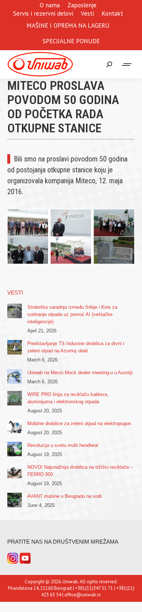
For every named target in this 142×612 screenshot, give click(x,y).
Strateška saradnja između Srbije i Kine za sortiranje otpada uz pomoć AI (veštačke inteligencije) (72, 314)
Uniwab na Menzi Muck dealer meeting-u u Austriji (80, 372)
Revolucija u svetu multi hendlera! (63, 445)
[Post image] (14, 311)
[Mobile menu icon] (127, 64)
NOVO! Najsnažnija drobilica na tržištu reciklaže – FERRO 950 (80, 470)
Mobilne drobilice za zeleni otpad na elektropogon (79, 423)
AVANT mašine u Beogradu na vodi (64, 496)
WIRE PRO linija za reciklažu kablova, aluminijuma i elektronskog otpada (68, 398)
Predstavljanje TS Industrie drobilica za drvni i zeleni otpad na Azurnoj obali (75, 347)
